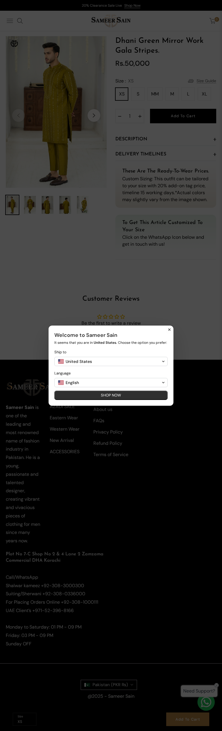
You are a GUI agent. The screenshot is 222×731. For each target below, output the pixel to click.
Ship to (60, 352)
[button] (111, 361)
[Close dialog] (169, 330)
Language (62, 373)
